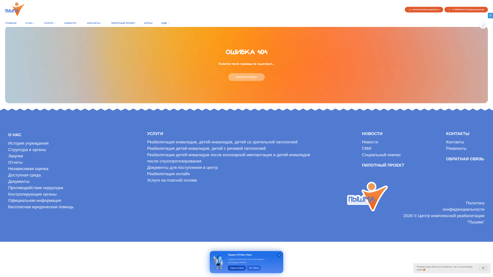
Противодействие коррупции (35, 187)
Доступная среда (24, 175)
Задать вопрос (237, 268)
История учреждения (28, 143)
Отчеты (15, 162)
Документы (19, 181)
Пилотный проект (123, 23)
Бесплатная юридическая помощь (41, 207)
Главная (10, 23)
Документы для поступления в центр (182, 167)
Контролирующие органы (32, 194)
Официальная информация (34, 200)
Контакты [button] (94, 23)
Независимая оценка (28, 168)
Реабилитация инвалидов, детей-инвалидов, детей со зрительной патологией (222, 142)
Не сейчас (254, 268)
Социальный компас (381, 154)
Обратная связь (465, 159)
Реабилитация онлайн (168, 173)
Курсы (148, 23)
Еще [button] (165, 23)
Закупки (15, 156)
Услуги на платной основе (172, 180)
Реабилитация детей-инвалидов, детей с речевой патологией (206, 148)
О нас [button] (29, 23)
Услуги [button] (49, 23)
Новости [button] (70, 23)
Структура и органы (27, 149)
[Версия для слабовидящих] (490, 15)
